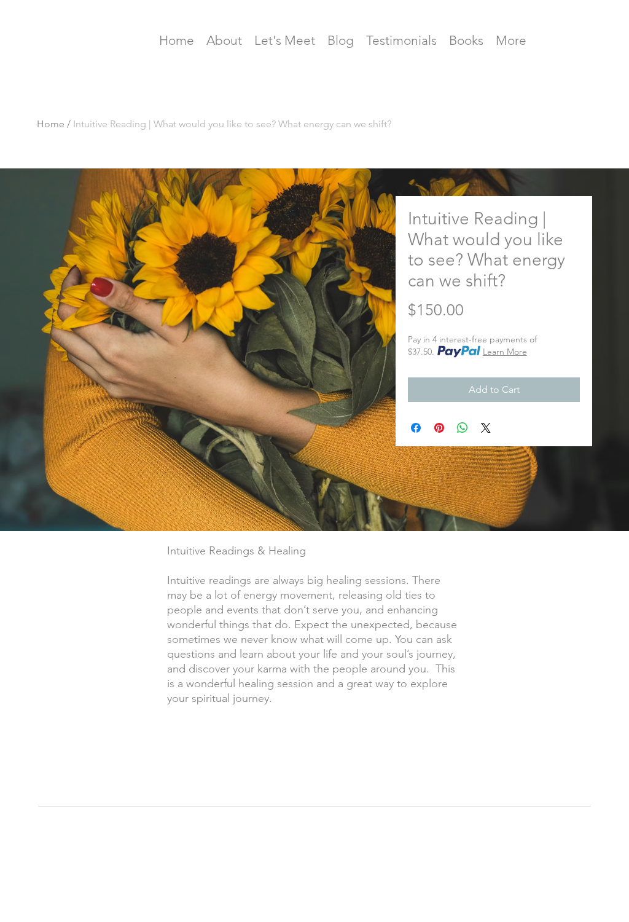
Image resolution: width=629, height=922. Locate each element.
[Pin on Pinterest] (439, 427)
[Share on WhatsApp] (462, 427)
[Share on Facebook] (415, 427)
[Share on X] (486, 427)
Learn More (505, 351)
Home (50, 124)
